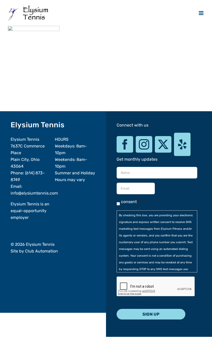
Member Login (24, 228)
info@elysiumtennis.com (34, 193)
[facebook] (125, 144)
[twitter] (163, 144)
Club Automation (41, 251)
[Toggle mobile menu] (201, 13)
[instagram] (144, 144)
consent (130, 201)
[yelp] (182, 144)
